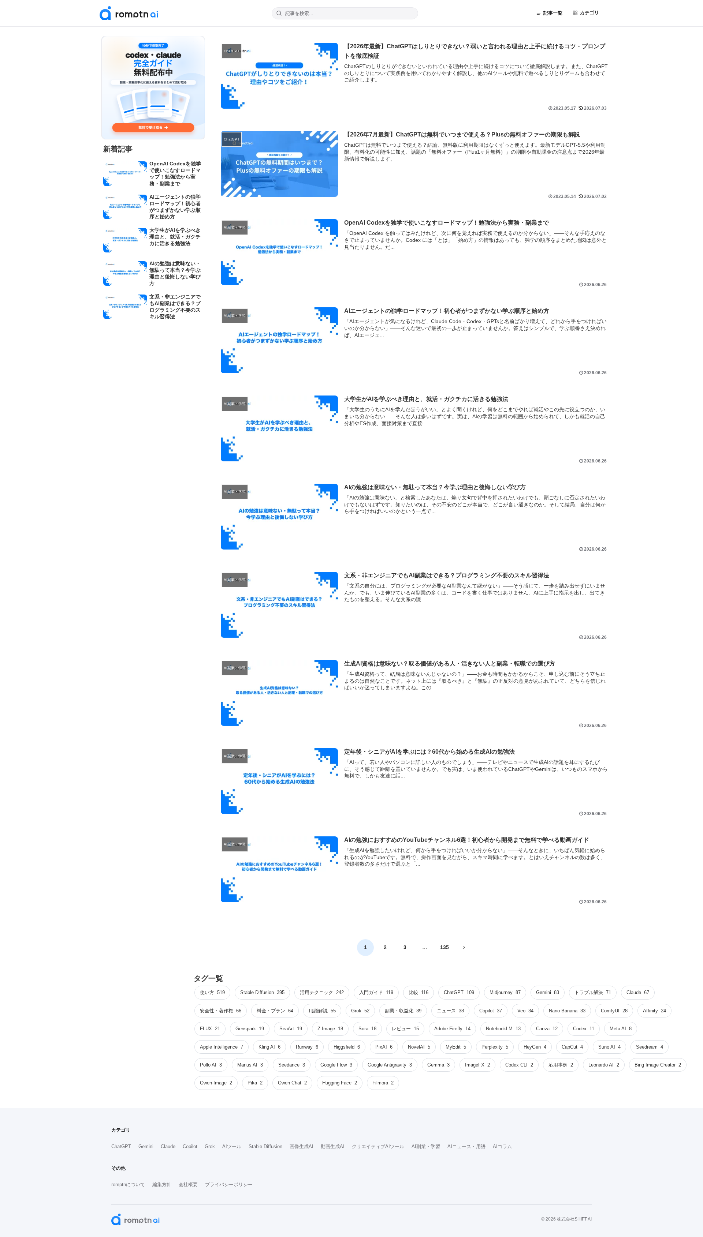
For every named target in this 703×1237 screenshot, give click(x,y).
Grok (210, 1146)
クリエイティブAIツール (378, 1146)
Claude (168, 1146)
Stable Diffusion (265, 1146)
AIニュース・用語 (466, 1146)
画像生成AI (301, 1146)
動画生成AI (333, 1146)
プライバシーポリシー (229, 1184)
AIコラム (502, 1146)
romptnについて (128, 1184)
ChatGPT (121, 1146)
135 (444, 947)
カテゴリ (589, 12)
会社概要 (188, 1184)
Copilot (190, 1146)
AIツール (231, 1146)
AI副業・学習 (426, 1146)
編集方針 (161, 1184)
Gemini (145, 1146)
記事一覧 (552, 13)
